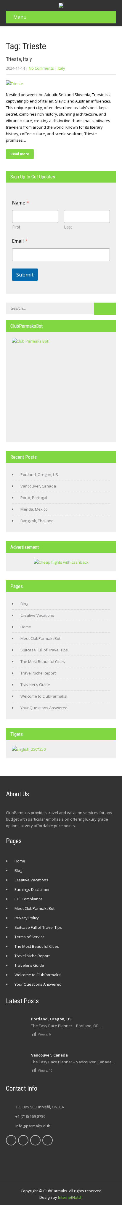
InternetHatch (70, 1197)
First (16, 226)
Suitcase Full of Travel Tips (44, 650)
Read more (19, 154)
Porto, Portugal (33, 497)
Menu (19, 17)
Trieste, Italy (19, 59)
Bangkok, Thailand (37, 520)
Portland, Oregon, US (39, 474)
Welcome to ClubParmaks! (43, 696)
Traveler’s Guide (35, 684)
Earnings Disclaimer (32, 889)
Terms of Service (30, 936)
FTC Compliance (29, 899)
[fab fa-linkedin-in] (47, 1140)
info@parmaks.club (32, 1126)
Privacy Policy (27, 917)
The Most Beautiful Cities (42, 661)
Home (25, 626)
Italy (61, 68)
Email (20, 241)
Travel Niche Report (38, 673)
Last (68, 226)
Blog (24, 603)
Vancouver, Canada (38, 486)
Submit (24, 274)
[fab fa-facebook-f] (11, 1140)
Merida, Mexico (34, 509)
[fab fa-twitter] (23, 1140)
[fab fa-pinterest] (35, 1140)
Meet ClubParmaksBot (40, 638)
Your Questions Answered (44, 707)
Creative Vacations (37, 615)
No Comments (41, 68)
